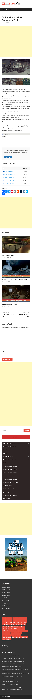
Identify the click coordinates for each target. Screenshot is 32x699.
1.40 (21, 618)
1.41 (25, 618)
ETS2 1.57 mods (6, 587)
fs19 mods (4, 645)
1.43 (7, 620)
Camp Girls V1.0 (14, 679)
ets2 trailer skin (16, 637)
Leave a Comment (15, 22)
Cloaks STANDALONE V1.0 (17, 664)
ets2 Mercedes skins (8, 635)
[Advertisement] (16, 41)
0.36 (4, 618)
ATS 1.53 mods (6, 608)
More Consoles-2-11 (9, 174)
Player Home (5, 14)
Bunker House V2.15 (8, 255)
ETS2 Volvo (24, 637)
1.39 (18, 618)
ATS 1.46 (12, 624)
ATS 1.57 (22, 628)
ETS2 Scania (17, 635)
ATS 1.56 (16, 628)
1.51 (11, 622)
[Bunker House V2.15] (16, 253)
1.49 (4, 622)
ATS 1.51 (16, 626)
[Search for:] (16, 430)
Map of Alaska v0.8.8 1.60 (13, 681)
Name (3, 351)
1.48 (25, 620)
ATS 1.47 (17, 624)
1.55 (25, 622)
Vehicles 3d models (7, 647)
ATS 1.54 (5, 628)
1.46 (18, 620)
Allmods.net (7, 696)
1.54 (21, 622)
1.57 (7, 624)
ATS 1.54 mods (6, 605)
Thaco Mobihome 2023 (17, 676)
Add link (7, 157)
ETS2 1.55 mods (6, 592)
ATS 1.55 (10, 628)
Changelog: (7, 134)
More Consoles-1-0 (9, 184)
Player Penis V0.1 (14, 684)
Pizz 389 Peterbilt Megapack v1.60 (17, 687)
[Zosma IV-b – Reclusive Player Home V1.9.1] (16, 278)
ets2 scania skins (7, 637)
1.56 (4, 624)
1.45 (14, 620)
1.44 (11, 620)
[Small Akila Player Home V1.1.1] (16, 302)
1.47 (21, 620)
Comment (5, 332)
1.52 (14, 622)
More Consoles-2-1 (9, 177)
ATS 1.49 (5, 626)
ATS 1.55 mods (6, 603)
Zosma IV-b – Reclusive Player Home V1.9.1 (14, 279)
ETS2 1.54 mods (6, 595)
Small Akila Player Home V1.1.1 (11, 304)
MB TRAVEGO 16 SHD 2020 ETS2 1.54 (18, 673)
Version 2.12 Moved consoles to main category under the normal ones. (16, 134)
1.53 (18, 622)
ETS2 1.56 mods (6, 589)
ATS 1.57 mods (6, 597)
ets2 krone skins (23, 630)
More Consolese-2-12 (9, 171)
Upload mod (16, 437)
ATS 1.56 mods (6, 600)
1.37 (11, 618)
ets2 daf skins (14, 630)
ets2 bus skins (6, 630)
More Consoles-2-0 (9, 180)
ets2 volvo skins (6, 639)
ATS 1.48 (23, 624)
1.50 (7, 622)
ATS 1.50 (10, 626)
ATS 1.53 (22, 626)
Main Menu (8, 9)
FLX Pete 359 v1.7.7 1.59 (16, 666)
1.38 (14, 618)
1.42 (4, 620)
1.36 (7, 618)
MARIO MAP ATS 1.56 (18, 658)
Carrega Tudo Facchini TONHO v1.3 (14, 661)
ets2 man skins (6, 633)
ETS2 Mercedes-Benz (16, 633)
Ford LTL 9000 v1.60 (13, 656)
